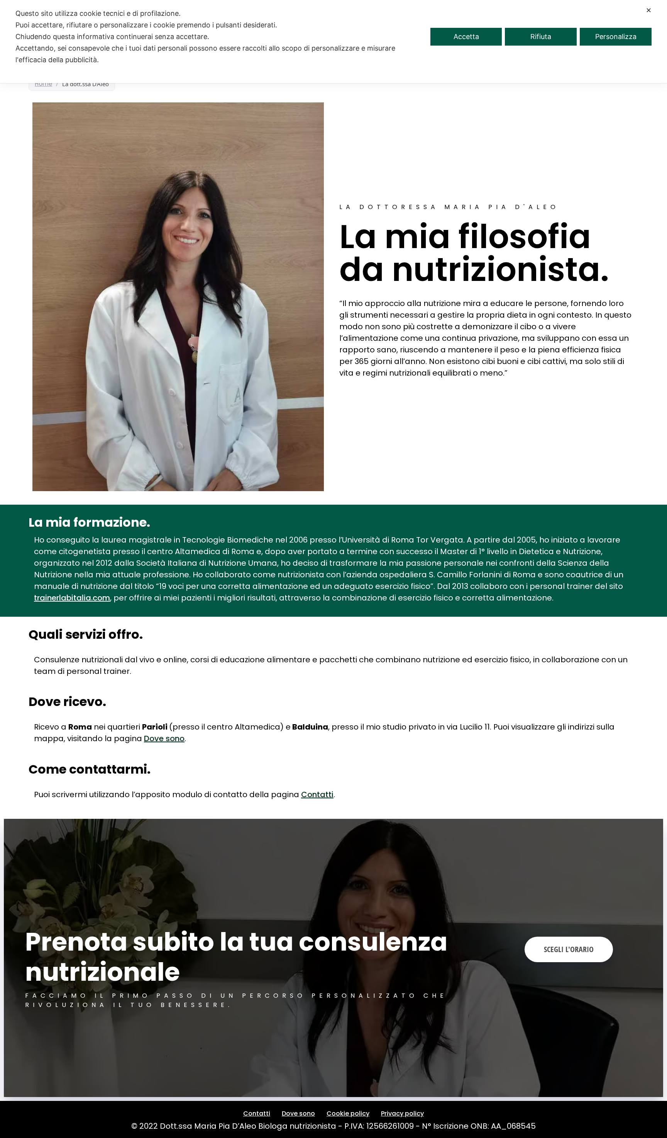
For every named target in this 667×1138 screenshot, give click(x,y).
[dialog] (333, 41)
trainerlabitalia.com (72, 597)
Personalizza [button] (616, 36)
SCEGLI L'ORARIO (569, 949)
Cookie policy (348, 1113)
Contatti (317, 794)
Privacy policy (402, 1113)
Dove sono (164, 738)
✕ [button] (649, 10)
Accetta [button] (466, 36)
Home (43, 84)
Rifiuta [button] (540, 36)
